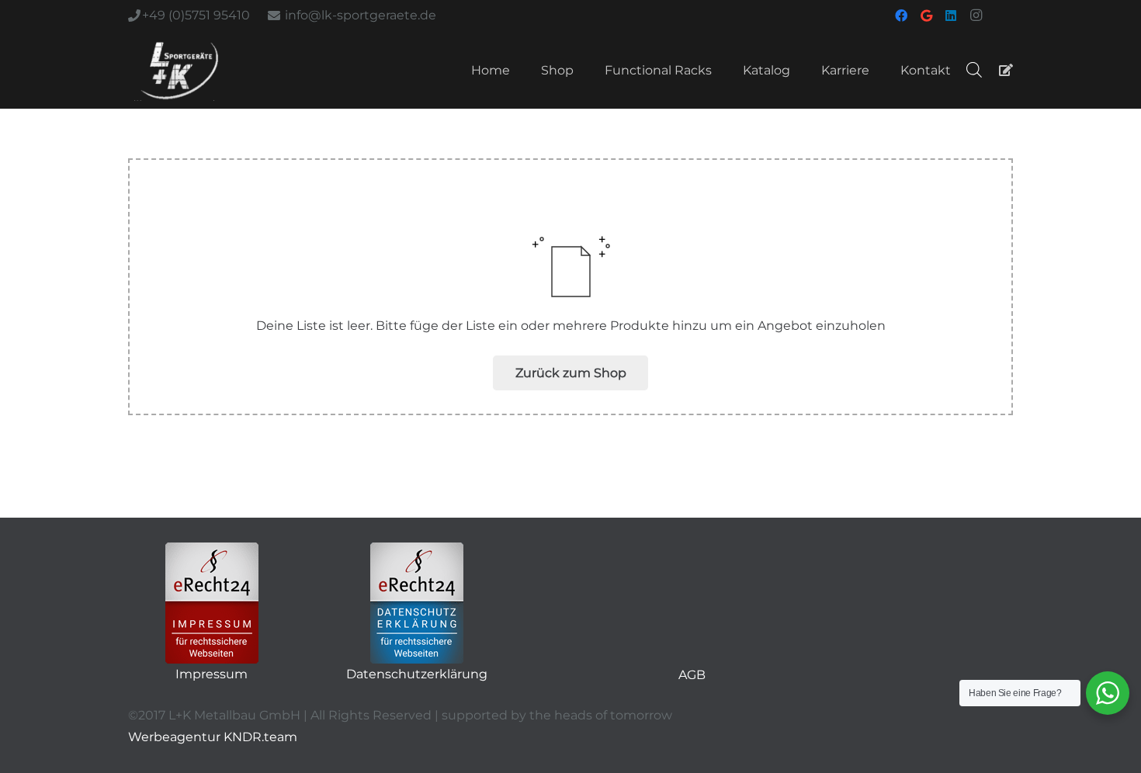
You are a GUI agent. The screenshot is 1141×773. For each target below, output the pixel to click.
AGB (692, 674)
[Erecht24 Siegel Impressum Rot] (212, 603)
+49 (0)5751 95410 (196, 15)
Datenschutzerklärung (416, 674)
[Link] (1006, 69)
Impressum (211, 674)
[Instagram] (975, 15)
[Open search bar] (974, 70)
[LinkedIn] (950, 15)
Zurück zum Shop (570, 373)
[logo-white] (179, 70)
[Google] (926, 15)
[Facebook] (901, 15)
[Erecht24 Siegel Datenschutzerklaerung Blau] (417, 603)
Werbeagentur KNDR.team (212, 737)
